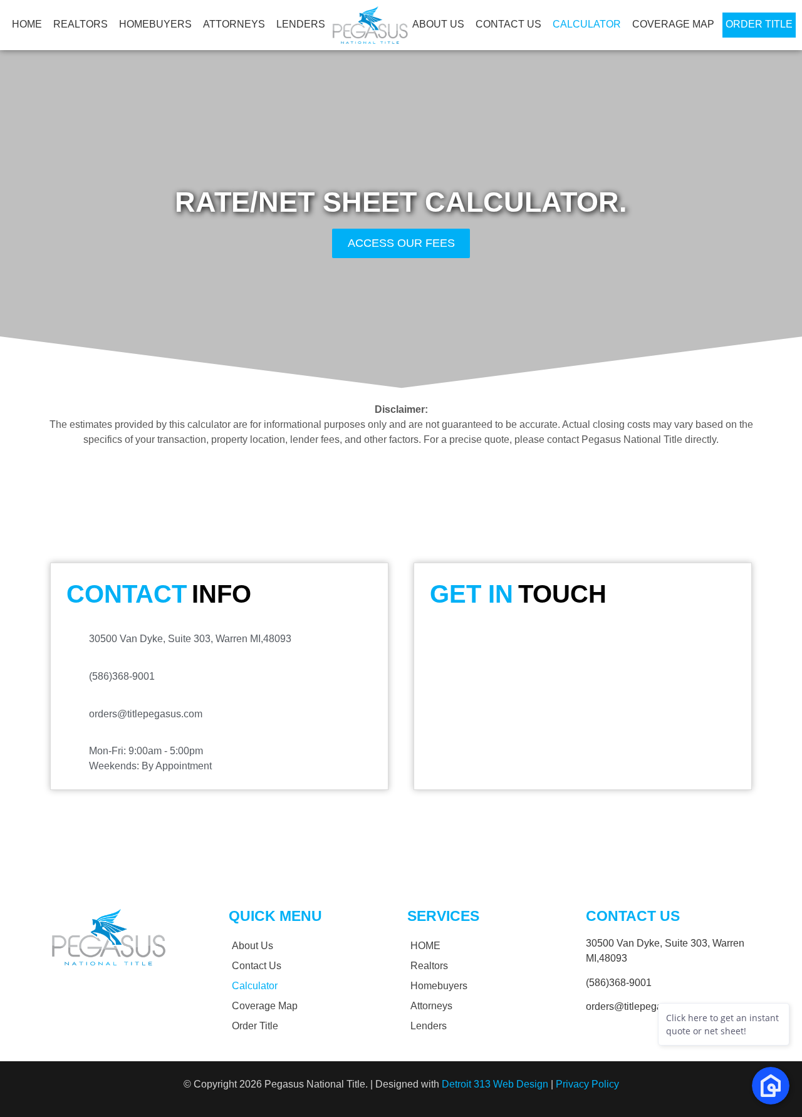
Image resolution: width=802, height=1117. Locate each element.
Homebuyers (155, 24)
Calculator (587, 24)
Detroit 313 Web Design (495, 1084)
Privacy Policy (587, 1084)
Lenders (300, 24)
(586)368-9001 (619, 982)
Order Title (759, 24)
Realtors (80, 24)
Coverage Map (673, 24)
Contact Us (508, 24)
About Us (438, 24)
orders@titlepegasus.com (642, 1006)
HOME (27, 24)
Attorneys (234, 24)
